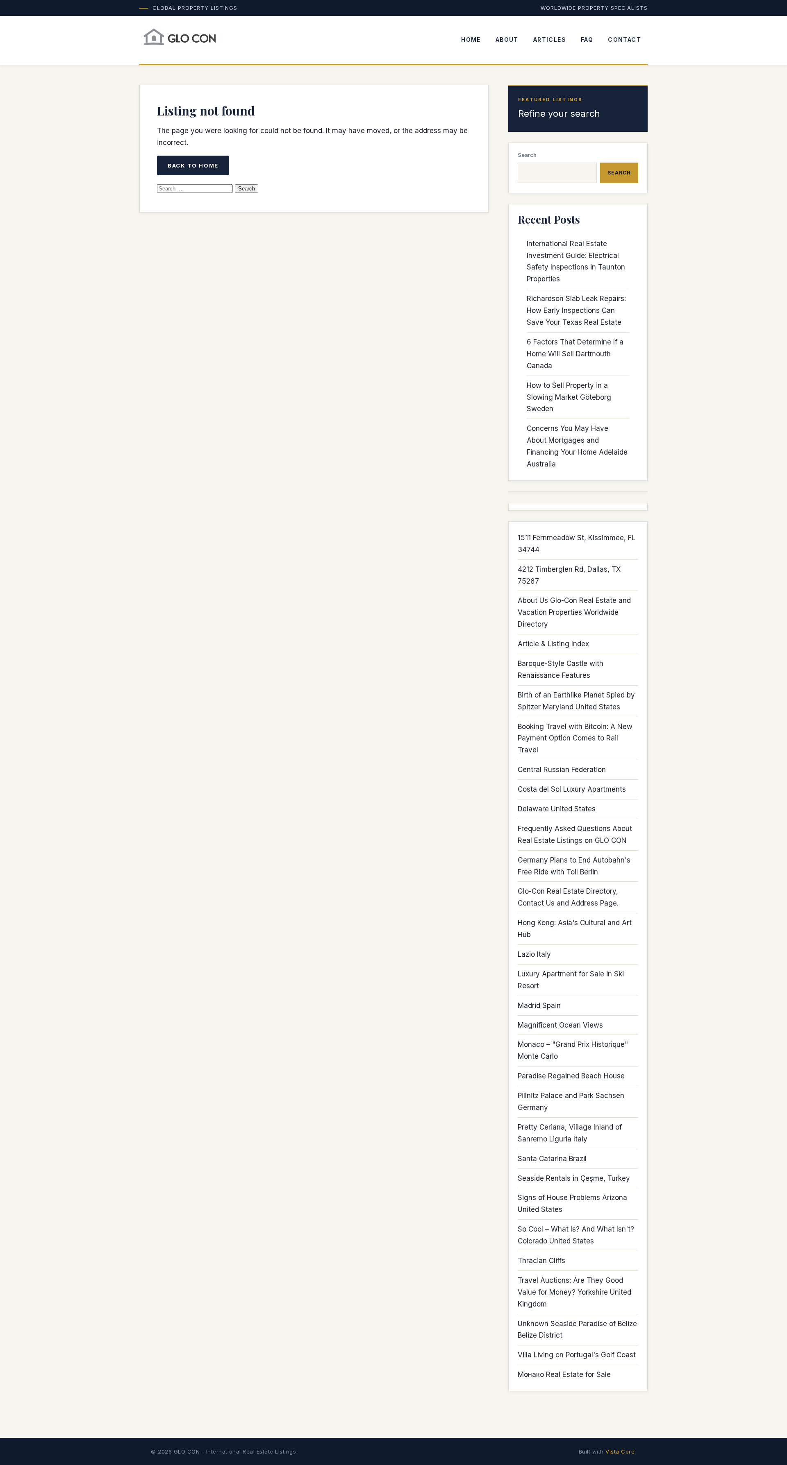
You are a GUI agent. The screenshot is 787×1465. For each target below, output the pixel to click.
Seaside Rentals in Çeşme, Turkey (574, 1178)
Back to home (193, 165)
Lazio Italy (534, 954)
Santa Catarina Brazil (552, 1159)
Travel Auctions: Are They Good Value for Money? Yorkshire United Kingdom (574, 1292)
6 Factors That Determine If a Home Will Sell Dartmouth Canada (575, 354)
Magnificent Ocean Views (560, 1025)
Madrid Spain (539, 1005)
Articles (549, 39)
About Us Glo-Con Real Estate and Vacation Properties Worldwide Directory (574, 612)
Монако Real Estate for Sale (564, 1374)
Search (527, 155)
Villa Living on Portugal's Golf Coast (577, 1355)
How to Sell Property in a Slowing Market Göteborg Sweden (569, 397)
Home (471, 39)
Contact (624, 39)
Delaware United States (557, 809)
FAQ (587, 39)
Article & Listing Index (553, 644)
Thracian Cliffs (541, 1261)
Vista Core (620, 1451)
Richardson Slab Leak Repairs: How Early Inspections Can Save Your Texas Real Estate (576, 310)
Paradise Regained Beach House (571, 1076)
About (507, 39)
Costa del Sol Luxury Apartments (572, 789)
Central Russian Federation (562, 769)
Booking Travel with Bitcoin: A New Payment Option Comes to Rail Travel (575, 738)
